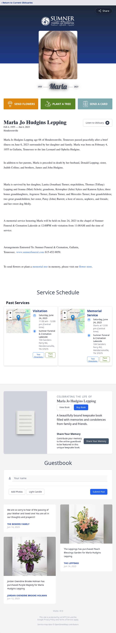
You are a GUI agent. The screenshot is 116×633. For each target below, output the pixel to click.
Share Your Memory (96, 441)
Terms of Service (66, 619)
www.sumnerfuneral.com (30, 252)
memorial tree (40, 266)
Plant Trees (50, 355)
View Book (64, 407)
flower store (85, 266)
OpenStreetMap (61, 624)
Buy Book (81, 407)
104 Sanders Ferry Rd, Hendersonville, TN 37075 (47, 344)
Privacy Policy (49, 619)
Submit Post (99, 491)
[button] (18, 318)
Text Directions (38, 355)
